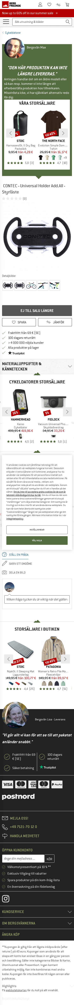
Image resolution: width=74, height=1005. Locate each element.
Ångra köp (11, 934)
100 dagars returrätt (22, 338)
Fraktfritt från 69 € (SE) (24, 333)
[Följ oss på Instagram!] (8, 900)
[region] (37, 502)
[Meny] (6, 21)
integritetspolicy (14, 518)
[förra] (10, 133)
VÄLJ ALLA (37, 540)
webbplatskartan (16, 990)
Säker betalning (23, 768)
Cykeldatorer (13, 32)
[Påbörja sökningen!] (68, 22)
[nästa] (63, 133)
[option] (37, 237)
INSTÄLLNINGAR (37, 529)
